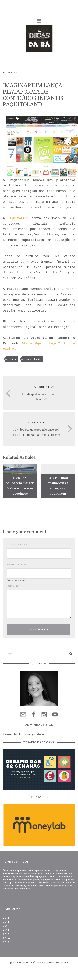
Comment (14, 586)
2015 (6, 934)
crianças (12, 359)
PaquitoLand (18, 218)
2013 (6, 942)
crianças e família (32, 359)
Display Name (17, 544)
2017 (6, 926)
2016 (6, 930)
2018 (6, 921)
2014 (6, 938)
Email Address (17, 564)
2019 (6, 917)
